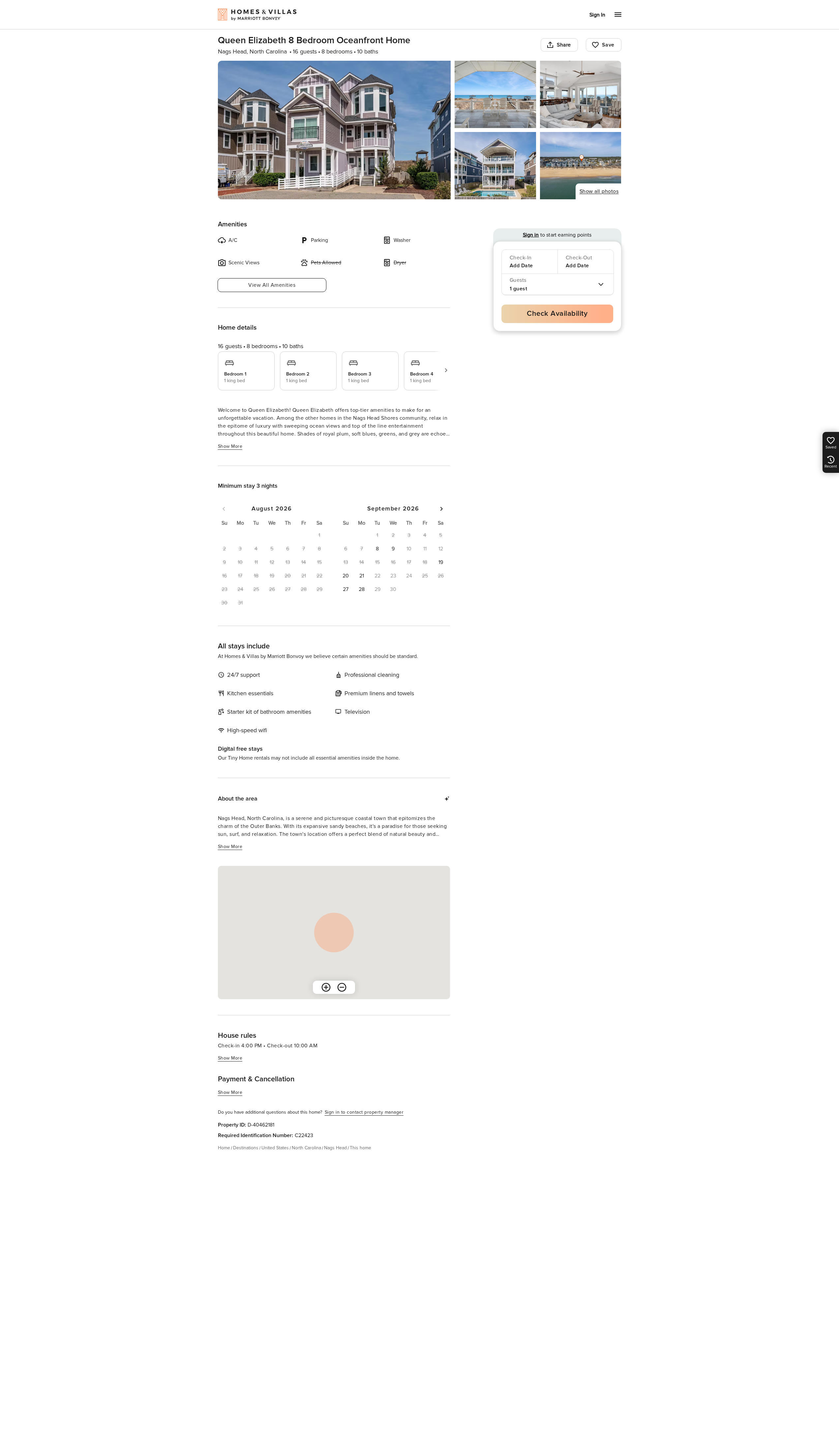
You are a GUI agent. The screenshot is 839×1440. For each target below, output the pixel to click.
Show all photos (599, 191)
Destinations (245, 1148)
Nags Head (335, 1148)
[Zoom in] (326, 987)
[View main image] (334, 130)
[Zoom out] (342, 987)
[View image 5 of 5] (580, 165)
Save (608, 45)
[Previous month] (224, 509)
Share (564, 45)
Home (224, 1148)
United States (275, 1148)
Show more (230, 446)
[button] (377, 548)
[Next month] (441, 509)
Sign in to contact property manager (364, 1112)
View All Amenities (271, 285)
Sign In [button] (597, 15)
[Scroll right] (446, 370)
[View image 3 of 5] (580, 94)
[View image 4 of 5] (495, 165)
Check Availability (557, 313)
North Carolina (306, 1148)
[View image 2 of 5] (495, 94)
